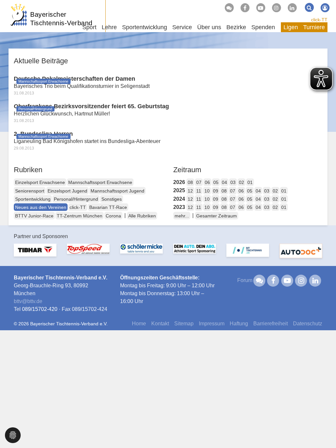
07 (198, 182)
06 (207, 182)
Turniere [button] (314, 27)
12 (190, 190)
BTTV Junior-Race (34, 215)
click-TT (319, 19)
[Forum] (229, 8)
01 (250, 182)
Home (139, 323)
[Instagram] (276, 8)
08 (190, 182)
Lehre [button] (109, 27)
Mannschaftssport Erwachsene (100, 182)
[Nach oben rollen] (323, 430)
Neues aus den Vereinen (40, 207)
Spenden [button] (263, 27)
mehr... (182, 215)
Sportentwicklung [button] (144, 27)
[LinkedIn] (292, 8)
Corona (113, 215)
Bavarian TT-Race (108, 207)
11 (198, 190)
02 (241, 182)
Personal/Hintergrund (76, 199)
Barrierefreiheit (270, 323)
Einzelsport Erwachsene (40, 182)
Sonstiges (111, 199)
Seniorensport (29, 190)
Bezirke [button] (236, 27)
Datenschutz (307, 323)
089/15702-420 (39, 309)
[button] (12, 435)
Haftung (239, 323)
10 (207, 190)
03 (233, 182)
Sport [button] (89, 27)
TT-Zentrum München (79, 215)
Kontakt (160, 323)
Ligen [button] (291, 27)
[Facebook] (245, 8)
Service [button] (182, 27)
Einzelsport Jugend (67, 190)
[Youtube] (260, 8)
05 (216, 182)
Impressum (211, 323)
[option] (35, 254)
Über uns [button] (209, 27)
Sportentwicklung (33, 199)
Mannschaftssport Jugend (117, 190)
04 (224, 182)
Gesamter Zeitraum (216, 215)
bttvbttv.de (28, 301)
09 (215, 190)
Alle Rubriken (142, 215)
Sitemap (184, 323)
